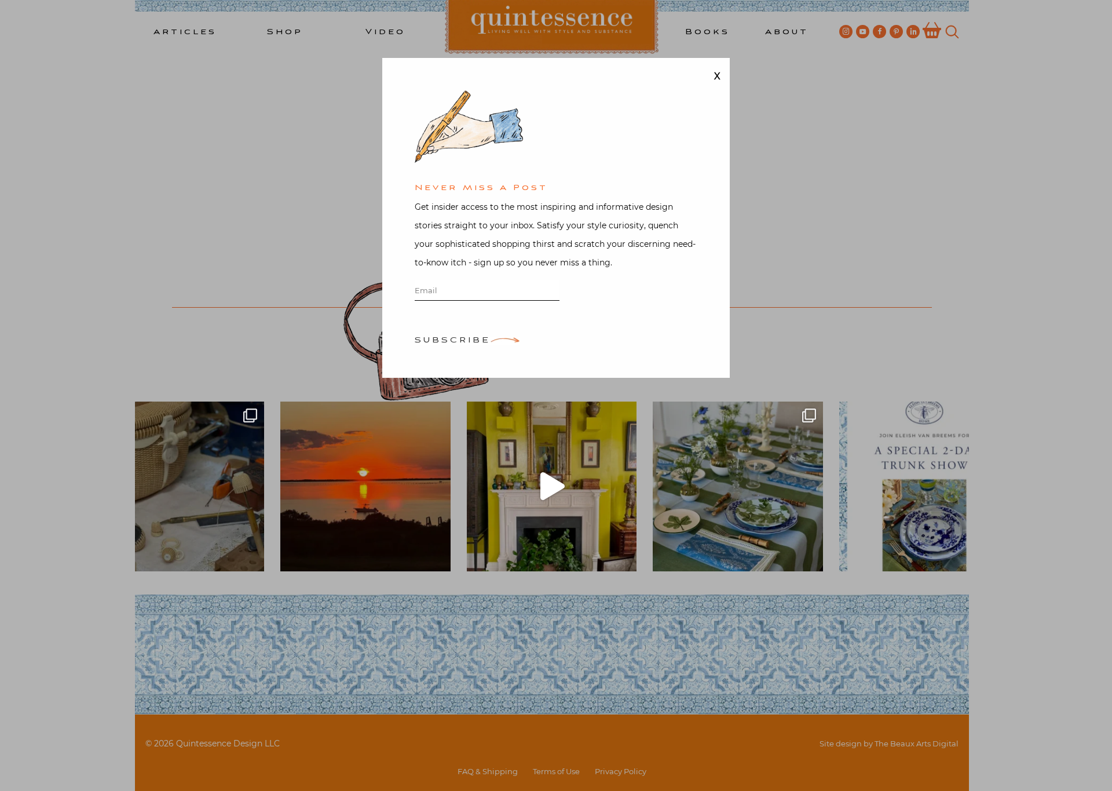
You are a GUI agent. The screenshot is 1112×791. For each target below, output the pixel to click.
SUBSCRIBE (453, 341)
